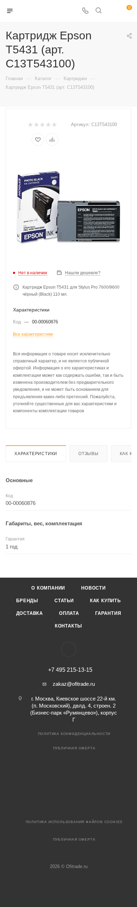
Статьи (64, 600)
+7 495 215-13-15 (70, 670)
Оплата (69, 613)
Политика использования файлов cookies (74, 822)
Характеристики (35, 453)
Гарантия (108, 613)
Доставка (29, 613)
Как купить (105, 600)
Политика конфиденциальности (74, 734)
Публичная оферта (74, 748)
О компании (48, 588)
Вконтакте (68, 649)
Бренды (27, 600)
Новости (93, 588)
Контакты (68, 626)
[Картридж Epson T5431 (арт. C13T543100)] (68, 207)
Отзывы (88, 453)
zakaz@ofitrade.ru (74, 684)
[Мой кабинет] (112, 11)
